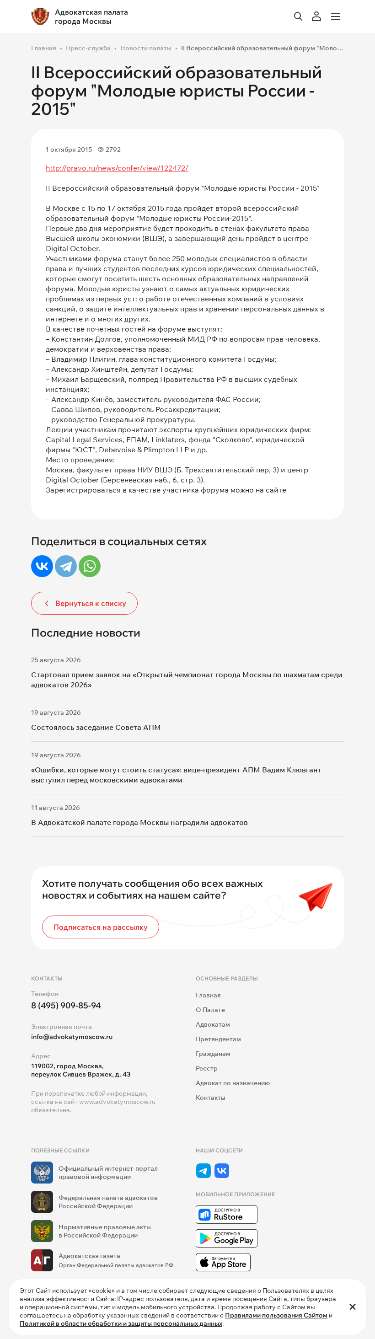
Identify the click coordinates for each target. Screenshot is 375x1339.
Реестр (207, 1068)
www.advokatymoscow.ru (117, 1102)
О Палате (210, 1010)
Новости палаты (145, 48)
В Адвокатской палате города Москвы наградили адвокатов (139, 822)
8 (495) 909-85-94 (66, 1005)
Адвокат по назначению (233, 1083)
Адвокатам (213, 1024)
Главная (43, 48)
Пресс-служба (88, 48)
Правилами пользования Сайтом (276, 1315)
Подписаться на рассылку (101, 927)
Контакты (210, 1097)
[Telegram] (66, 566)
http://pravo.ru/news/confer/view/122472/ (117, 167)
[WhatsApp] (90, 566)
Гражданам (213, 1054)
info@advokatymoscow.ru (71, 1037)
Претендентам (218, 1039)
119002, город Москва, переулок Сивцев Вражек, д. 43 (80, 1070)
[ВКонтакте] (42, 566)
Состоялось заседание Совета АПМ (96, 727)
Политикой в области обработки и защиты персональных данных (121, 1323)
